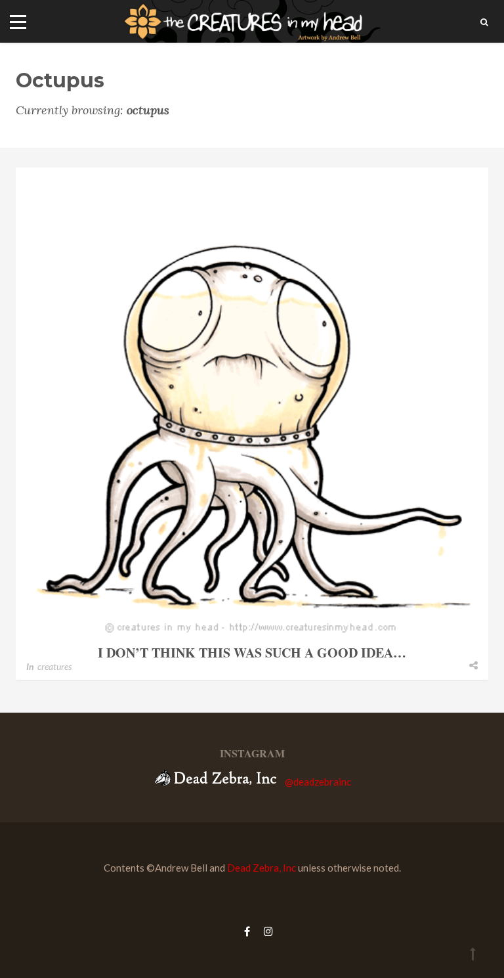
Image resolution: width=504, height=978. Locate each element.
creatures (54, 666)
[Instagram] (265, 931)
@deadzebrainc (318, 782)
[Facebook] (247, 931)
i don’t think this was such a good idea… (252, 652)
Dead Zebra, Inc (261, 868)
